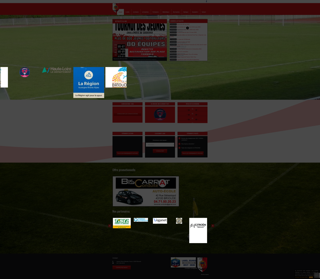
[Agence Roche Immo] (198, 220)
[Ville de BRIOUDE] (80, 77)
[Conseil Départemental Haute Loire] (15, 70)
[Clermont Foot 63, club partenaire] (112, 72)
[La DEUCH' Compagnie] (122, 220)
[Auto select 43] (179, 220)
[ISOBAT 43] (160, 220)
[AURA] (47, 82)
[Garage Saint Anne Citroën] (141, 230)
